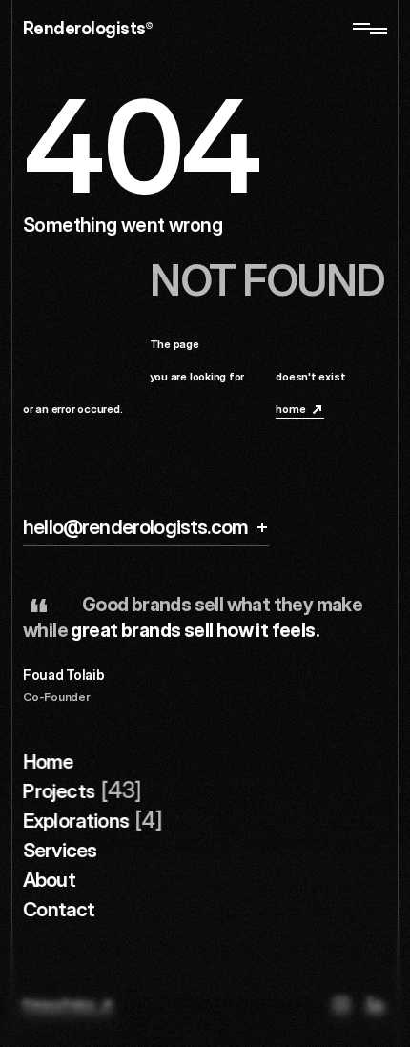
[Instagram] (341, 1005)
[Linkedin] (375, 1005)
